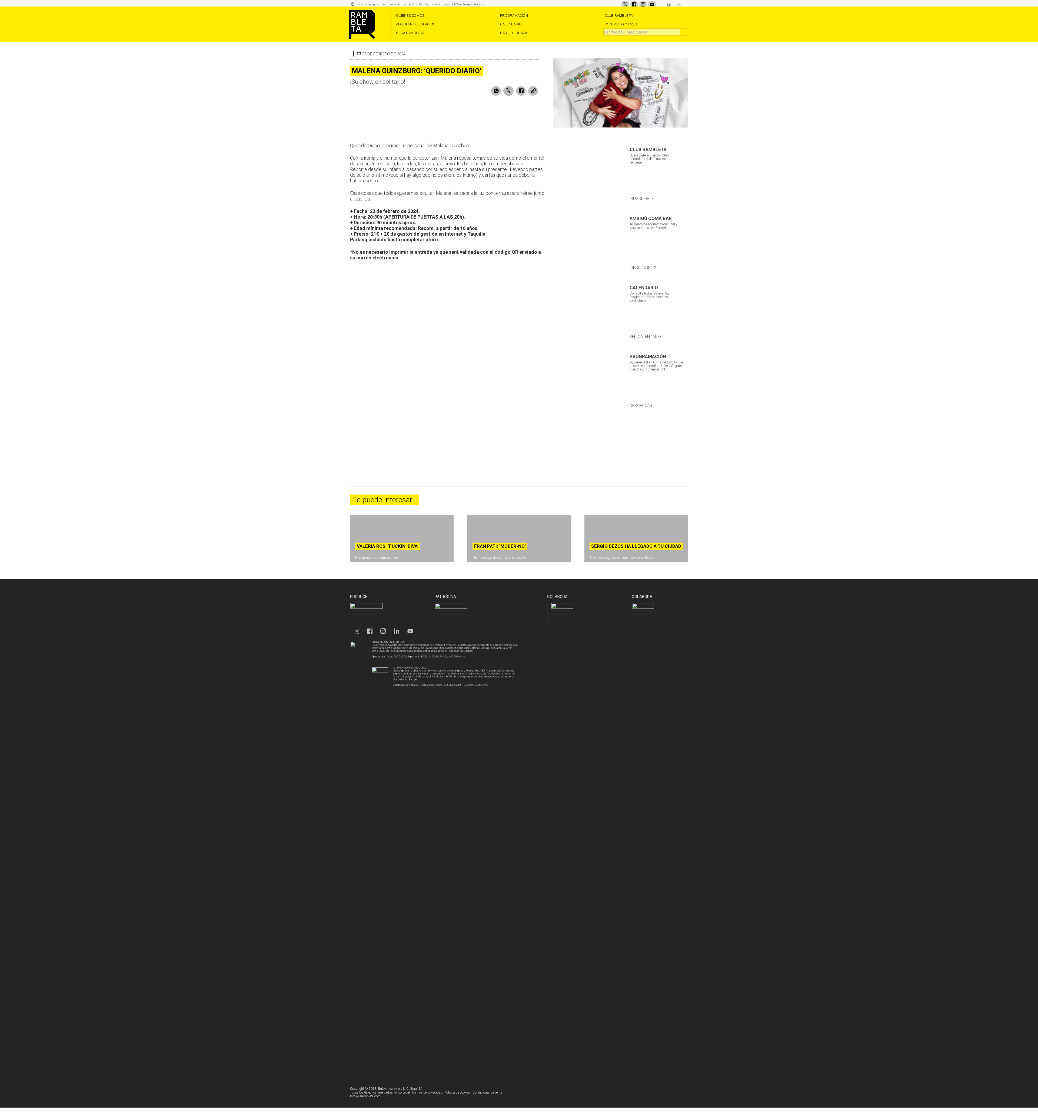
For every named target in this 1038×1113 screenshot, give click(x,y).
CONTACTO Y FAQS (620, 24)
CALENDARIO (511, 24)
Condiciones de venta (487, 1092)
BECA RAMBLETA (410, 33)
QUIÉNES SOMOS (410, 15)
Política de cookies (457, 1092)
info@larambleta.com (365, 1096)
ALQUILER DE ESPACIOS (415, 24)
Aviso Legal (402, 1092)
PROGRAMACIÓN (514, 15)
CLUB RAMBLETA (618, 15)
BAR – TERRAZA (513, 33)
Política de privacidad (427, 1092)
